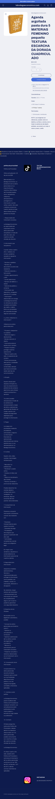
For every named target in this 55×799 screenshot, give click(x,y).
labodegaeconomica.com (12, 794)
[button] (3, 5)
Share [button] (34, 136)
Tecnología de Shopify (23, 794)
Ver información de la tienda (40, 90)
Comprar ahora (41, 79)
